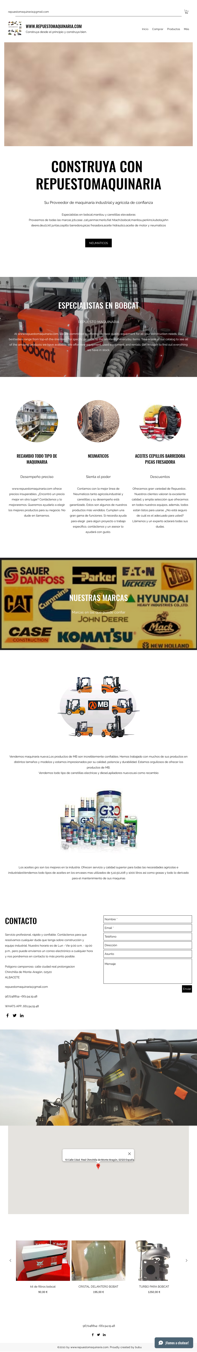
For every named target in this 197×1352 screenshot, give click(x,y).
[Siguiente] (186, 1260)
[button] (186, 12)
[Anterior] (10, 1260)
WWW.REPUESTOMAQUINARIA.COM (54, 26)
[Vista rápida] (43, 1260)
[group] (98, 1271)
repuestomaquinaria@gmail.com (28, 11)
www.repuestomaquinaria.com (38, 334)
